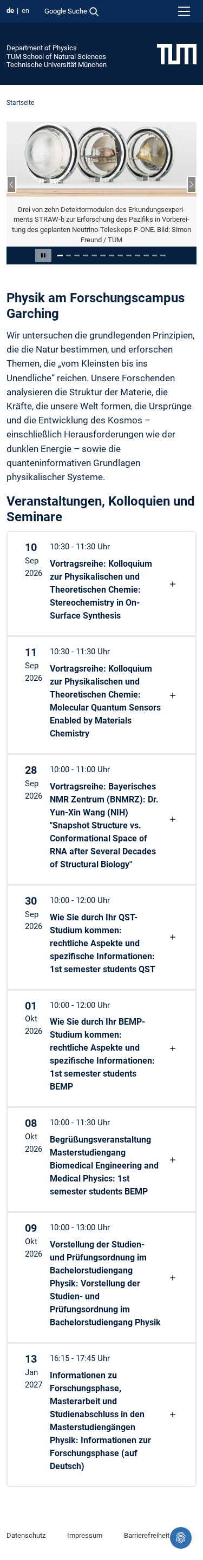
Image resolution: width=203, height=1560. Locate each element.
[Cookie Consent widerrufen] (181, 1538)
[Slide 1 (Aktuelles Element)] (60, 255)
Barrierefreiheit (146, 1535)
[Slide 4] (85, 255)
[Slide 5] (94, 255)
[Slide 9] (129, 255)
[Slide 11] (146, 255)
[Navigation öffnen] (184, 11)
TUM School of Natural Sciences (56, 56)
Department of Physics (41, 48)
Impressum (84, 1535)
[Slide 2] (68, 255)
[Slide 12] (155, 255)
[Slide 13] (163, 255)
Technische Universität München (56, 65)
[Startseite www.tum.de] (177, 53)
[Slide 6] (103, 255)
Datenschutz (25, 1535)
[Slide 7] (111, 255)
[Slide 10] (137, 255)
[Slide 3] (77, 255)
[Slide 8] (120, 255)
